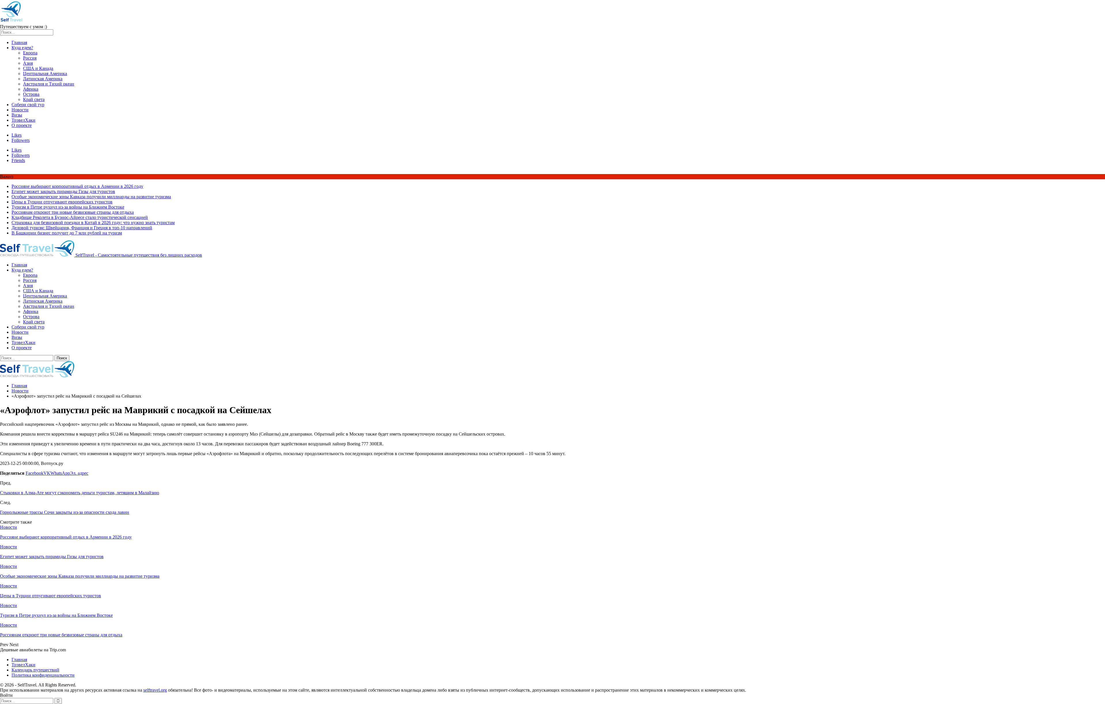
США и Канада (38, 68)
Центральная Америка (45, 73)
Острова (31, 94)
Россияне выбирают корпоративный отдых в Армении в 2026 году (77, 186)
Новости (20, 109)
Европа (30, 52)
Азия (28, 63)
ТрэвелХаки (23, 120)
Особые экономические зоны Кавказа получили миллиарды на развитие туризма (91, 196)
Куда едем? (22, 47)
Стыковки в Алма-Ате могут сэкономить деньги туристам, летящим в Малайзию (79, 492)
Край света (34, 99)
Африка (30, 89)
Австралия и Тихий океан (48, 83)
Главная (19, 42)
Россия (30, 58)
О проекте (22, 125)
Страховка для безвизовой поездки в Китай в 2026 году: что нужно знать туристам (93, 222)
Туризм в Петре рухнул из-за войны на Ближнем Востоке (68, 207)
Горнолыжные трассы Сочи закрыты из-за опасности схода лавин (64, 512)
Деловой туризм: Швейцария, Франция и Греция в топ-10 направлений (82, 227)
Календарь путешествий (35, 669)
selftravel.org (155, 690)
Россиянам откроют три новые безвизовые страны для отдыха (73, 212)
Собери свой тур (28, 104)
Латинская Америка (42, 78)
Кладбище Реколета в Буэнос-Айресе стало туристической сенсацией (80, 217)
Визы (17, 114)
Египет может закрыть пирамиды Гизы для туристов (63, 191)
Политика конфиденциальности (43, 675)
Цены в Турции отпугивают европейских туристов (62, 201)
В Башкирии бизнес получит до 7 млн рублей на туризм (67, 232)
